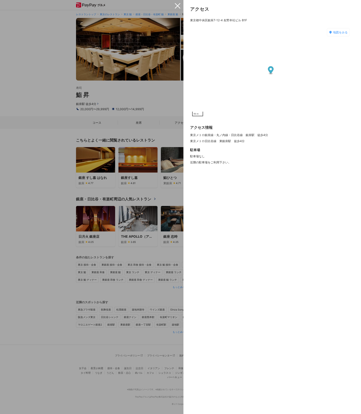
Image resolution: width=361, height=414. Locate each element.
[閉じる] (177, 6)
